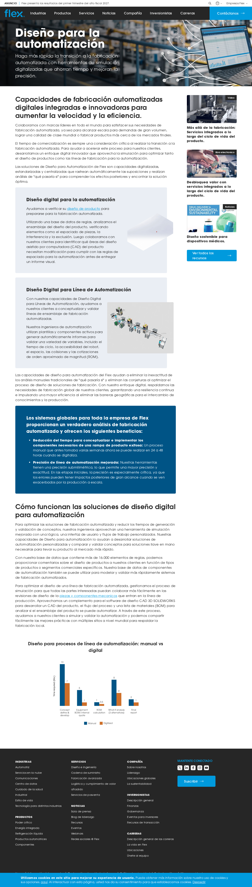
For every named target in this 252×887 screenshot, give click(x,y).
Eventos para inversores (142, 816)
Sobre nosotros (136, 767)
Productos (62, 13)
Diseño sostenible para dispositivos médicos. (207, 238)
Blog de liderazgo (82, 816)
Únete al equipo (138, 855)
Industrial (21, 794)
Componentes (24, 844)
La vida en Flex (137, 844)
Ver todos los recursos (203, 255)
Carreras (187, 13)
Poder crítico (23, 822)
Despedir (199, 882)
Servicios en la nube (28, 772)
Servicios (86, 13)
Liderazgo (133, 772)
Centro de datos (26, 783)
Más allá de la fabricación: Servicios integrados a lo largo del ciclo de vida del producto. (211, 134)
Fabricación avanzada (86, 778)
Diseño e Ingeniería (83, 767)
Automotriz (22, 767)
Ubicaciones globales (141, 778)
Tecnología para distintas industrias (38, 805)
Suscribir (191, 781)
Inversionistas (161, 13)
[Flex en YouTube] (206, 767)
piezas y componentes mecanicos (88, 596)
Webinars (77, 833)
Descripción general (140, 800)
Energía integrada (27, 828)
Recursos (77, 822)
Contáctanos (228, 13)
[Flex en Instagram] (199, 767)
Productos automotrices (30, 839)
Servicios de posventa (85, 794)
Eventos (76, 828)
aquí (44, 882)
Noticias (109, 13)
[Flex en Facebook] (193, 767)
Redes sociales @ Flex (85, 839)
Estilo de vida (24, 800)
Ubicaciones (135, 850)
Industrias (38, 13)
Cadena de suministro (85, 772)
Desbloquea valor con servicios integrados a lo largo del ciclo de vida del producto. (211, 189)
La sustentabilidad (139, 783)
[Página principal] (14, 13)
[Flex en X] (179, 767)
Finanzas (133, 805)
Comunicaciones (26, 778)
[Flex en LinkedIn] (186, 767)
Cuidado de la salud (29, 789)
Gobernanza (135, 811)
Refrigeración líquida (29, 833)
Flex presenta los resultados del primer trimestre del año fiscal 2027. (57, 3)
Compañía (133, 13)
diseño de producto (83, 209)
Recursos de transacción (143, 822)
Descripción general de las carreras (150, 839)
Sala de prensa (81, 811)
